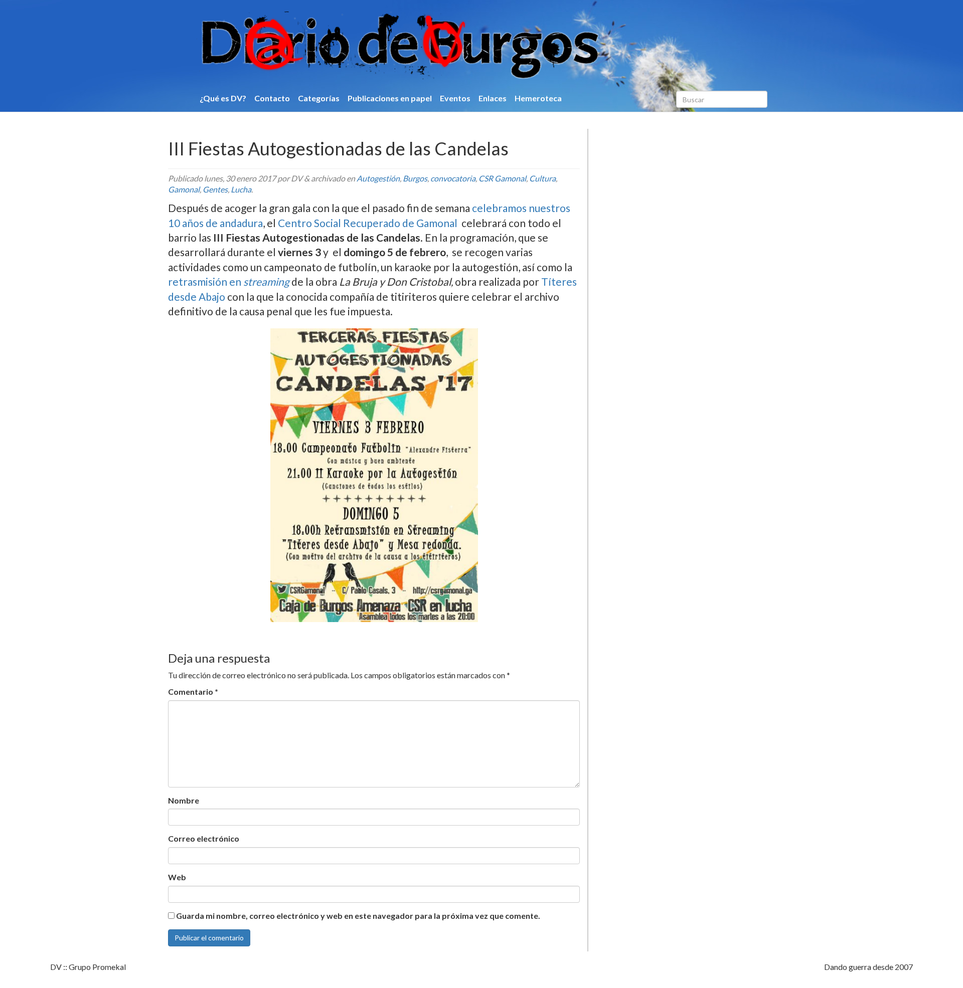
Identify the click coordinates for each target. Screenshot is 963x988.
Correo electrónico (203, 838)
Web (177, 877)
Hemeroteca (538, 98)
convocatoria (452, 178)
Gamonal (184, 189)
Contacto (272, 98)
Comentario (193, 691)
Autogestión (378, 178)
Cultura (542, 178)
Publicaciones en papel (390, 98)
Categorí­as (319, 98)
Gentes (215, 189)
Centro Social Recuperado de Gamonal (367, 223)
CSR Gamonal (502, 178)
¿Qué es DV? (223, 98)
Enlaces (492, 98)
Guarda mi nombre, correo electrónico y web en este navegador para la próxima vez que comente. (358, 915)
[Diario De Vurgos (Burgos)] (453, 46)
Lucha (241, 189)
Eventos (455, 98)
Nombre (183, 800)
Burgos (415, 178)
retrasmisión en (229, 281)
